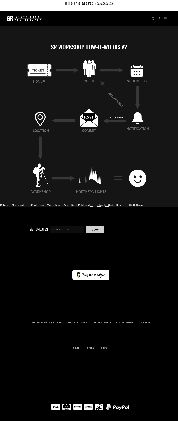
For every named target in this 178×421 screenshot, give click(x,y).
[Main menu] (165, 18)
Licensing (89, 348)
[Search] (159, 18)
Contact (104, 348)
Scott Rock (71, 204)
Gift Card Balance (101, 322)
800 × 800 (132, 204)
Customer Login (124, 322)
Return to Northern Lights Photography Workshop (30, 204)
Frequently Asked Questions (46, 322)
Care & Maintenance (76, 322)
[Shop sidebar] (153, 18)
